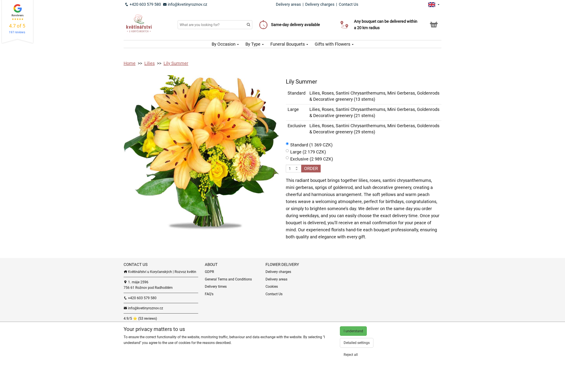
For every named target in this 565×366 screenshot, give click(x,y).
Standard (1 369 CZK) (311, 145)
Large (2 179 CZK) (308, 152)
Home (130, 63)
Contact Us (348, 4)
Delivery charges (319, 4)
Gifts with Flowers (333, 44)
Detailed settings (357, 343)
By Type (253, 44)
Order (311, 168)
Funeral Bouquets (288, 44)
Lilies (149, 63)
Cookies (272, 286)
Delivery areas (288, 4)
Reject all (351, 355)
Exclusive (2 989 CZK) (311, 159)
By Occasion (224, 44)
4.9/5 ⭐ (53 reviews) (140, 318)
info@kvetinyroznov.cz (187, 4)
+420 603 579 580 (145, 4)
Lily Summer (176, 63)
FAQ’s (209, 294)
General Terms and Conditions (228, 279)
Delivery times (216, 286)
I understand (353, 331)
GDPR (209, 272)
